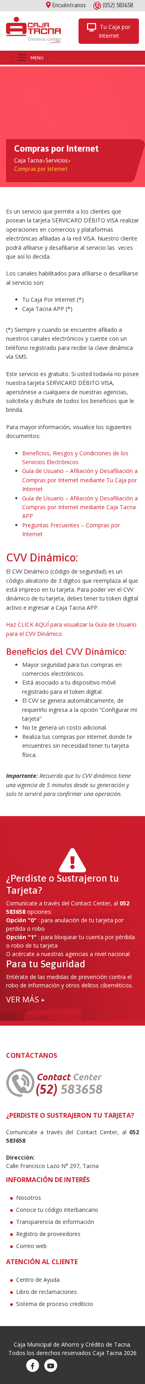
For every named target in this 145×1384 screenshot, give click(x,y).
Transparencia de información (55, 1222)
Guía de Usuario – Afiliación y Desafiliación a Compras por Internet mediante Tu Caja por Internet (80, 480)
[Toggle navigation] (30, 58)
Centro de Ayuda (38, 1279)
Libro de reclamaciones (46, 1292)
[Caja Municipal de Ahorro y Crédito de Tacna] (33, 31)
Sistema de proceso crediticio (54, 1304)
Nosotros (28, 1197)
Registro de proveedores (48, 1234)
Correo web (31, 1246)
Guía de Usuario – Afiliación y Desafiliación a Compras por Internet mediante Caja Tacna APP (80, 507)
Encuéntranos (68, 5)
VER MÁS (25, 999)
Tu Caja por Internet (114, 31)
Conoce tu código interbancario (57, 1209)
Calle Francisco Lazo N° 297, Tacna (52, 1166)
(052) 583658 (118, 5)
